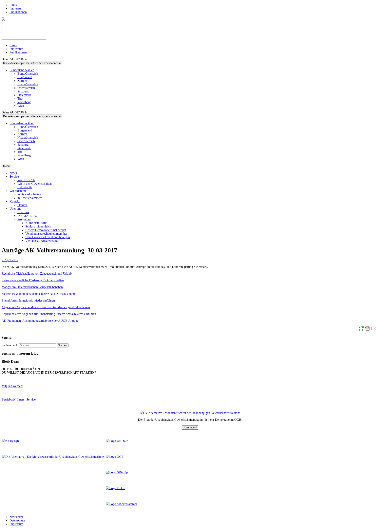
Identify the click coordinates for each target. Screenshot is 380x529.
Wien (20, 105)
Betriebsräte (24, 187)
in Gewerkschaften (29, 194)
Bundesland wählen (22, 70)
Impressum (16, 8)
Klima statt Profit (36, 223)
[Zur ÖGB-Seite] (115, 456)
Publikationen (18, 12)
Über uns (15, 208)
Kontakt (15, 201)
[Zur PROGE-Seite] (115, 488)
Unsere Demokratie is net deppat (45, 230)
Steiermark (24, 95)
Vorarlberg (24, 102)
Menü (6, 166)
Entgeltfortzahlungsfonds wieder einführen (28, 300)
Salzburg (22, 91)
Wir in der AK (26, 180)
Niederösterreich (27, 84)
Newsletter (16, 517)
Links (13, 5)
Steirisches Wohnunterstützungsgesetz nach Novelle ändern (39, 293)
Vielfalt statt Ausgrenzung (41, 240)
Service (14, 176)
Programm (23, 219)
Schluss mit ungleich (38, 226)
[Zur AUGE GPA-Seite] (117, 472)
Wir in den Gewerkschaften (34, 183)
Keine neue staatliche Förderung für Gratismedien (33, 280)
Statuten (22, 205)
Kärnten (22, 80)
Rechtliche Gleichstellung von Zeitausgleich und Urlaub (37, 273)
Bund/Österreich (27, 73)
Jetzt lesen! (190, 427)
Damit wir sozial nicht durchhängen (47, 237)
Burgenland (24, 77)
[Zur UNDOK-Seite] (117, 440)
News (13, 173)
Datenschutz (17, 520)
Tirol (20, 98)
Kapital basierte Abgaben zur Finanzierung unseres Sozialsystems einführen (49, 314)
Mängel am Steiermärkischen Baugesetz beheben (32, 287)
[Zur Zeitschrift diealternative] (53, 456)
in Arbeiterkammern (29, 198)
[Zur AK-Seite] (121, 504)
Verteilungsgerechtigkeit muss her (46, 233)
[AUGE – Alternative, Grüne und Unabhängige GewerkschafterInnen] (24, 38)
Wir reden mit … (20, 190)
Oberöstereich (26, 87)
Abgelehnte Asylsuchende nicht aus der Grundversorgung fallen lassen (46, 307)
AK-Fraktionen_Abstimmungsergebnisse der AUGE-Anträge (40, 320)
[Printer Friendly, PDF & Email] (367, 329)
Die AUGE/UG (27, 215)
